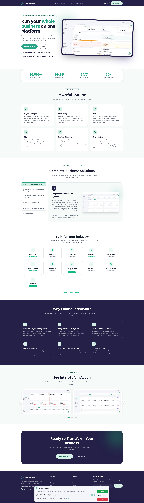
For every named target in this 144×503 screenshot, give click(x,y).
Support (74, 485)
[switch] (93, 495)
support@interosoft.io (29, 486)
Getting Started (79, 3)
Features (52, 480)
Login (43, 46)
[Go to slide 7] (76, 417)
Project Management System (34, 184)
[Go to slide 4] (72, 417)
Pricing (70, 3)
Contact (74, 483)
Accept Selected (102, 495)
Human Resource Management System (34, 196)
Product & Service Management (35, 208)
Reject (102, 499)
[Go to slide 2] (69, 417)
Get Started (115, 3)
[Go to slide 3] (71, 417)
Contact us (69, 498)
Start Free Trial (28, 46)
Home (56, 3)
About (73, 480)
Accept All (102, 491)
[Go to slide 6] (75, 417)
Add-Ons (62, 3)
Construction (29, 213)
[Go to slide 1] (67, 417)
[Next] (122, 402)
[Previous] (21, 402)
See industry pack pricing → (72, 292)
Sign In (106, 3)
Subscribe (118, 486)
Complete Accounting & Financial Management (35, 190)
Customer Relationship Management (32, 203)
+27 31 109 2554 (27, 489)
